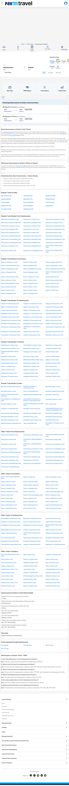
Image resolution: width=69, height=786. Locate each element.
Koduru (21, 111)
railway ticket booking (21, 166)
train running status (14, 135)
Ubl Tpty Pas (6, 107)
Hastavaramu (8, 111)
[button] (57, 67)
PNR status (63, 133)
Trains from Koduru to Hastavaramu (11, 635)
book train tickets (8, 132)
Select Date (28, 109)
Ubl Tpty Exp (6, 116)
